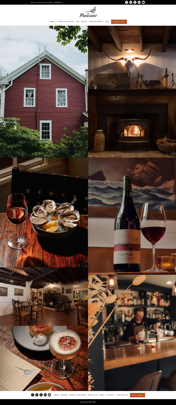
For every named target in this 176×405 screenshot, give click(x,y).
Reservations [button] (119, 22)
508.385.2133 (58, 2)
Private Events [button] (96, 21)
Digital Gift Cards (96, 395)
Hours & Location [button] (65, 21)
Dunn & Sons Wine (77, 395)
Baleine (64, 395)
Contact (110, 395)
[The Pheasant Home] (88, 12)
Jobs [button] (107, 21)
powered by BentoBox (88, 402)
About (84, 21)
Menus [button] (52, 21)
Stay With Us (122, 395)
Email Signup (137, 395)
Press (56, 395)
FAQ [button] (77, 21)
